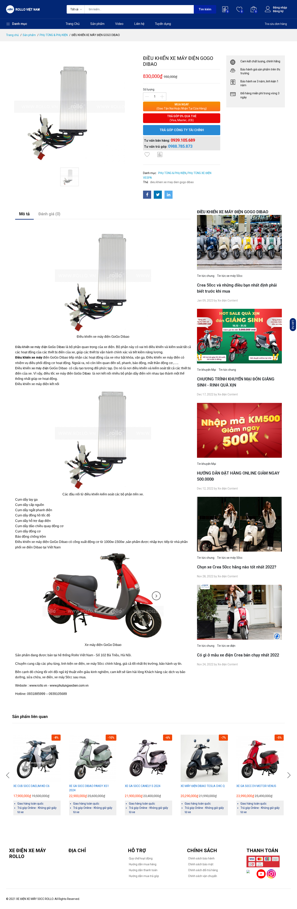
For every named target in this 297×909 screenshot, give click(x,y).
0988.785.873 (180, 146)
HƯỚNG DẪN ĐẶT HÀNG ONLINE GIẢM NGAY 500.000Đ (238, 476)
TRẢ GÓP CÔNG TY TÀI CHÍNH (182, 130)
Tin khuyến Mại (206, 369)
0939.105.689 (183, 140)
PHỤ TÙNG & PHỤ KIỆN (54, 35)
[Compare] (160, 154)
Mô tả (24, 213)
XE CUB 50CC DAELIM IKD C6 (31, 786)
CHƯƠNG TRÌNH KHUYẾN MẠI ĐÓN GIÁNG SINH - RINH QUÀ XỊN (235, 382)
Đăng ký (278, 11)
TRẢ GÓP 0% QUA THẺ (181, 118)
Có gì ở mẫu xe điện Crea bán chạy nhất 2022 (238, 655)
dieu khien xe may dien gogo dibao (172, 182)
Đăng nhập (280, 7)
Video (119, 24)
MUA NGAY (182, 106)
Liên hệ (139, 24)
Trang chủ (12, 35)
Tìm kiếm (205, 9)
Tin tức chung (205, 275)
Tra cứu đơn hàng (276, 23)
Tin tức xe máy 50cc (229, 275)
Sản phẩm (97, 24)
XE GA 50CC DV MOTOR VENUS (256, 786)
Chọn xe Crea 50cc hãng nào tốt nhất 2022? (236, 567)
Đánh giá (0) (49, 213)
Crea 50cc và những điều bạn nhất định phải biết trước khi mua (237, 288)
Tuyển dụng (163, 24)
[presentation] (8, 775)
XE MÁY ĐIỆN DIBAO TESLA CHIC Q (203, 786)
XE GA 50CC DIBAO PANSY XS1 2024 (89, 788)
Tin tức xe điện (226, 645)
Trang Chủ (73, 24)
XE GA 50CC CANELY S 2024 (142, 786)
